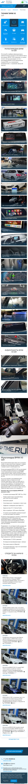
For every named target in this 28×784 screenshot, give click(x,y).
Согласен (14, 781)
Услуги (9, 9)
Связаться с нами (7, 760)
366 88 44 (23, 2)
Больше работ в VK (14, 739)
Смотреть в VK (6, 585)
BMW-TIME (3, 9)
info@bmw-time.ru (9, 763)
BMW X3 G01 (15, 9)
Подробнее (6, 781)
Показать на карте (7, 771)
